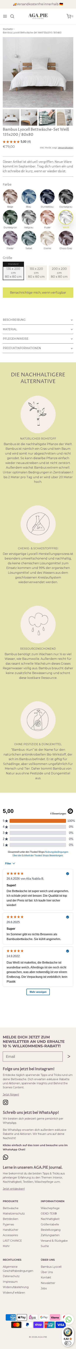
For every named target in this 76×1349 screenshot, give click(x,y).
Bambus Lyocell (51, 1266)
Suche (45, 1246)
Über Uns (47, 1272)
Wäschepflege (50, 1208)
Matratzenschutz (14, 1213)
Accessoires (10, 1235)
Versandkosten (65, 147)
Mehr (6, 1246)
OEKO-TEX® (49, 1213)
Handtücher (10, 1229)
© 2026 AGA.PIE (38, 1337)
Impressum (10, 1281)
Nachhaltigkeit (50, 1219)
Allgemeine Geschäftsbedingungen (18, 1269)
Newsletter (48, 1283)
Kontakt (46, 1277)
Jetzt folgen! (11, 1094)
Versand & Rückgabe (54, 1240)
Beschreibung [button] (14, 319)
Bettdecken (10, 1219)
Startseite (8, 29)
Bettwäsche (10, 1208)
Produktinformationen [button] (22, 348)
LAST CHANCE (12, 1240)
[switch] (68, 1343)
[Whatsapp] (69, 1319)
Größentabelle (50, 1224)
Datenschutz (11, 1276)
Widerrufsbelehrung (16, 1287)
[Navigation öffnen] (5, 16)
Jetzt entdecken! (14, 1188)
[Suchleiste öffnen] (13, 16)
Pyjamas (8, 1224)
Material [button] (10, 329)
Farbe (7, 184)
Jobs (44, 1288)
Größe (7, 258)
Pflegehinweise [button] (15, 338)
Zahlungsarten (50, 1235)
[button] (11, 117)
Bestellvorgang (51, 1229)
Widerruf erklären (14, 1292)
